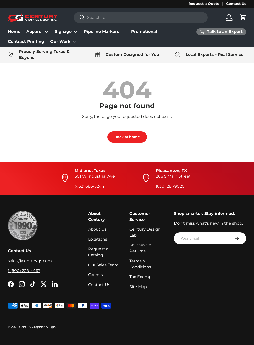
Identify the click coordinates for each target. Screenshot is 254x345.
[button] (243, 17)
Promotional (144, 31)
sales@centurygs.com (30, 260)
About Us (97, 229)
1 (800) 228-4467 (24, 270)
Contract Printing (26, 41)
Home (14, 31)
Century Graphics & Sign (37, 327)
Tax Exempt (141, 276)
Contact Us (236, 3)
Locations (97, 239)
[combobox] (141, 17)
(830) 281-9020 (170, 186)
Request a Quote (204, 3)
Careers (95, 274)
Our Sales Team (103, 265)
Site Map (138, 286)
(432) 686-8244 (89, 186)
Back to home (127, 137)
